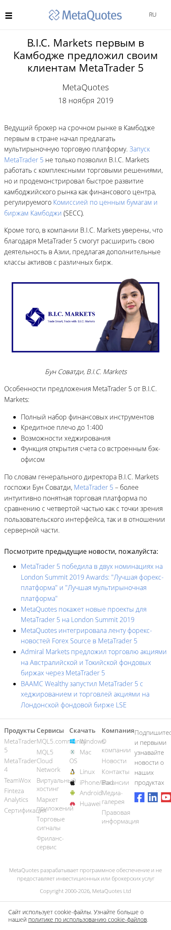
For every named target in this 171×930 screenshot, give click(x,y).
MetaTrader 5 (93, 487)
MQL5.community (61, 741)
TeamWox (17, 780)
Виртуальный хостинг (56, 784)
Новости (114, 760)
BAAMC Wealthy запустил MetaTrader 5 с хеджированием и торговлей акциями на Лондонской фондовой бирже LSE (85, 694)
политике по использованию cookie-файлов (87, 919)
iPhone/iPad (96, 782)
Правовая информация (120, 816)
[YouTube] (166, 797)
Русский (151, 14)
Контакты (115, 771)
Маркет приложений (55, 803)
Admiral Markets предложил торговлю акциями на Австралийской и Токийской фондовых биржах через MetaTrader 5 (94, 662)
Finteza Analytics (16, 795)
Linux (87, 771)
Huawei (90, 803)
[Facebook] (139, 797)
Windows (92, 741)
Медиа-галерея (113, 797)
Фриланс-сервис (50, 842)
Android (91, 793)
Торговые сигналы (51, 823)
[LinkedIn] (153, 797)
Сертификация (25, 810)
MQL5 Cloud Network (48, 761)
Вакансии (115, 782)
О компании (116, 745)
